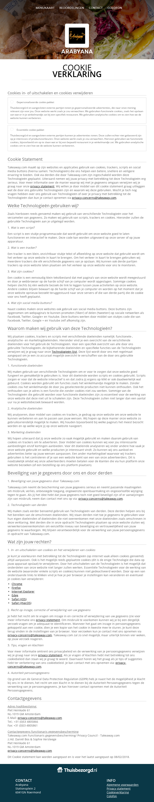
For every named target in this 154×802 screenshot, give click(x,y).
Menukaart (45, 8)
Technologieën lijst (64, 352)
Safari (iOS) (19, 599)
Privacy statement (119, 788)
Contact (96, 8)
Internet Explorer (23, 591)
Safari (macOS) (21, 603)
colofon (114, 8)
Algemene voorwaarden (123, 785)
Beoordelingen (71, 8)
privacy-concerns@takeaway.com (94, 198)
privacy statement (42, 186)
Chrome (17, 584)
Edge (15, 595)
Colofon (112, 796)
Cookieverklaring (118, 792)
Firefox (16, 588)
